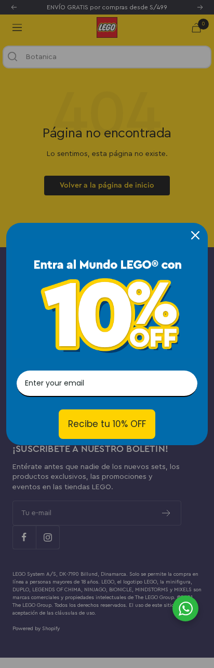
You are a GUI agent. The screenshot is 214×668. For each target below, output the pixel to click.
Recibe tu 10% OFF (107, 424)
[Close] (195, 235)
